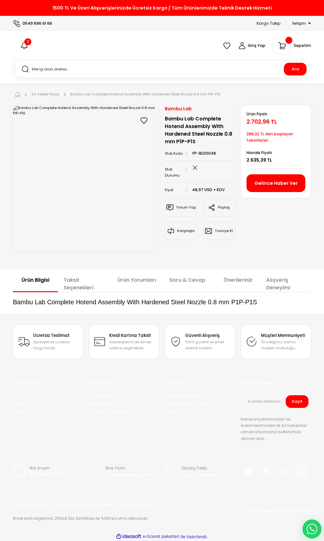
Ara (295, 69)
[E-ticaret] (161, 536)
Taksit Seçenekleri (78, 283)
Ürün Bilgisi (35, 280)
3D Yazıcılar (100, 395)
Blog (17, 395)
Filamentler (100, 404)
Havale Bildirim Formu (187, 404)
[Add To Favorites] (143, 120)
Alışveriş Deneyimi (278, 283)
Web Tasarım (264, 510)
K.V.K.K (171, 412)
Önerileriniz (237, 280)
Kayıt (297, 401)
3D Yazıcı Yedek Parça (111, 412)
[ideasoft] (128, 536)
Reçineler (98, 420)
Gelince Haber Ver (276, 183)
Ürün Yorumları (136, 280)
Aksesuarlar (101, 437)
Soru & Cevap (187, 280)
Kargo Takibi (25, 420)
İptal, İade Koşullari (183, 395)
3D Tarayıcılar (103, 429)
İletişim (20, 404)
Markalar (22, 412)
